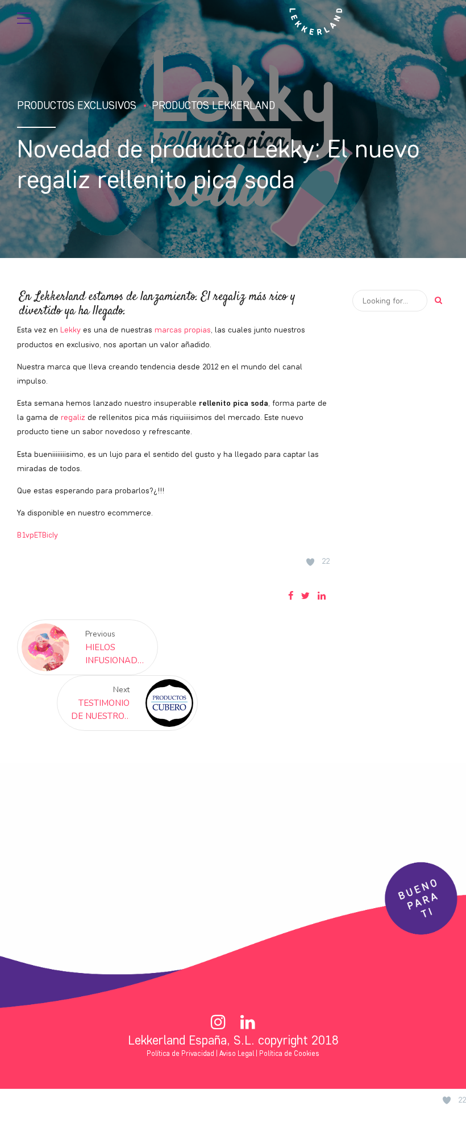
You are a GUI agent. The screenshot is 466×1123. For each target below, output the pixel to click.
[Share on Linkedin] (322, 595)
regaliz (73, 417)
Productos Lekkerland (213, 105)
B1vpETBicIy (37, 534)
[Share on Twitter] (305, 595)
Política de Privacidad (180, 1053)
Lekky (70, 329)
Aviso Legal (236, 1053)
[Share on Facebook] (290, 595)
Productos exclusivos (76, 105)
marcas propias (183, 329)
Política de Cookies (289, 1053)
